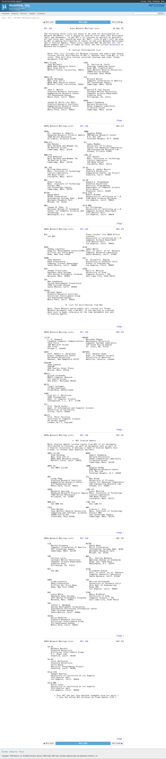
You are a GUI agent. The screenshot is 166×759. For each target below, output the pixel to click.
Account (143, 1)
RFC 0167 (50, 22)
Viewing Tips (13, 752)
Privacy (21, 752)
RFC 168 (48, 28)
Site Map (5, 752)
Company (41, 13)
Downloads (156, 1)
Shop (149, 1)
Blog (162, 1)
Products (14, 13)
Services (23, 13)
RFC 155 (111, 43)
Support (32, 13)
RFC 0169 (116, 22)
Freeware (5, 13)
